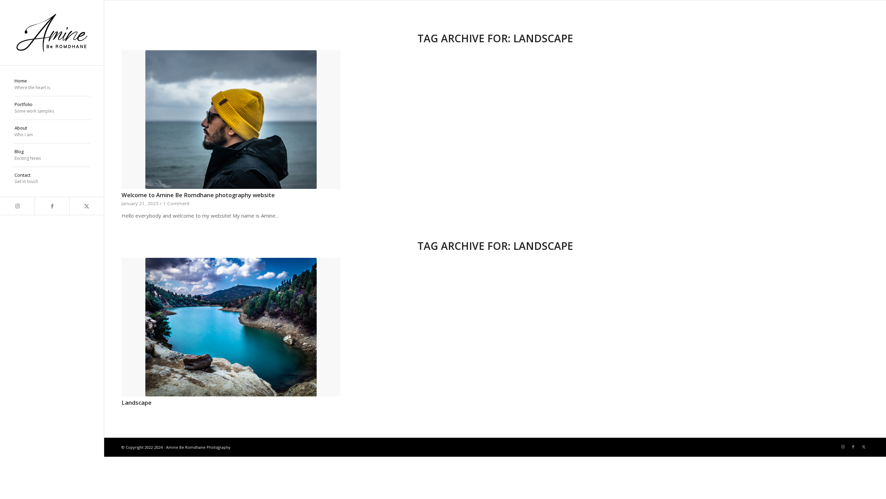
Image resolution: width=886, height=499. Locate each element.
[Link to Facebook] (52, 206)
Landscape (136, 402)
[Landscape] (231, 327)
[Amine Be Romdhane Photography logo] (52, 33)
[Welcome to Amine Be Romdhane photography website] (231, 119)
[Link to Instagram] (17, 206)
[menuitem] (51, 84)
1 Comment (176, 203)
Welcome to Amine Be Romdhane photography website (198, 195)
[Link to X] (86, 206)
